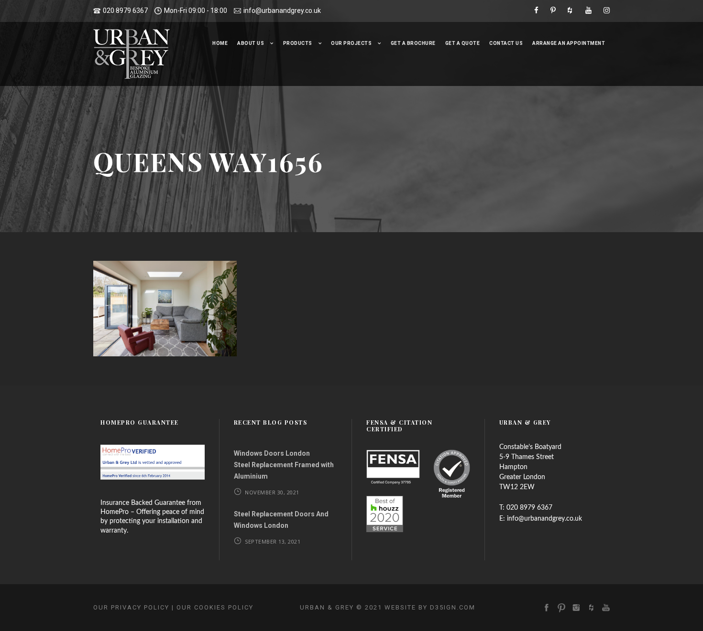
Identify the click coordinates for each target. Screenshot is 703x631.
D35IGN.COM (452, 607)
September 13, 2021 (272, 541)
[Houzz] (570, 10)
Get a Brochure (413, 43)
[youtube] (588, 10)
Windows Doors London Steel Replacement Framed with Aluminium (284, 464)
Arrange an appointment (568, 43)
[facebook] (536, 10)
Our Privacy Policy (131, 607)
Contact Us (506, 43)
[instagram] (607, 10)
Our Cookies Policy (214, 607)
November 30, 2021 (272, 492)
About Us (250, 43)
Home (220, 43)
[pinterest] (553, 10)
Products (297, 43)
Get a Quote (462, 43)
